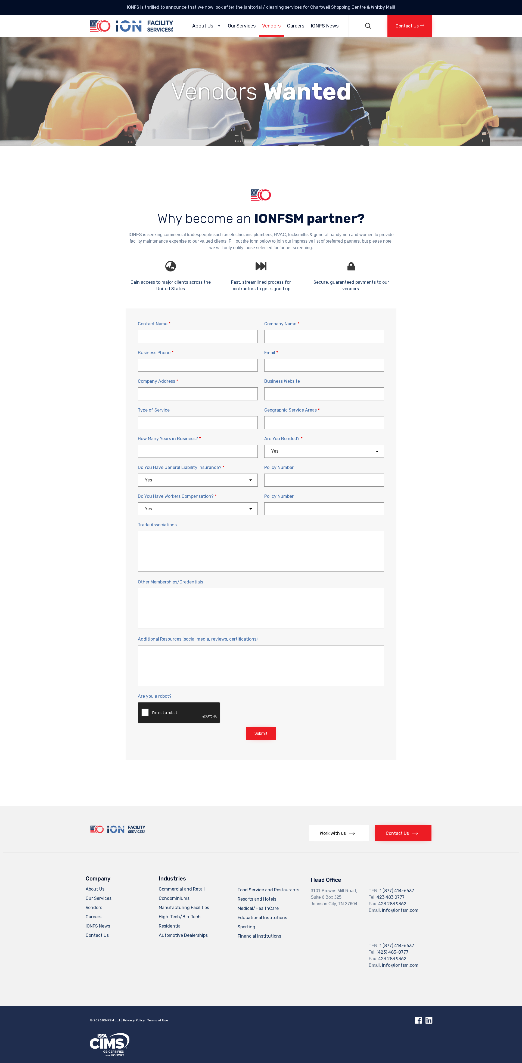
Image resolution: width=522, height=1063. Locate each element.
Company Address (158, 381)
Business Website (282, 381)
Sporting (246, 926)
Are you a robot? (155, 696)
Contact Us (97, 935)
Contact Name (154, 323)
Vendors (271, 26)
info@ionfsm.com (400, 910)
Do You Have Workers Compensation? (177, 496)
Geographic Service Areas (292, 410)
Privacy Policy (134, 1020)
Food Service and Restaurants (268, 889)
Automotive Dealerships (183, 935)
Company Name (281, 323)
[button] (409, 26)
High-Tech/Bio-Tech (180, 916)
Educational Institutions (262, 917)
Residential (170, 926)
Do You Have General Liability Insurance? (181, 467)
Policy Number (279, 467)
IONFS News (324, 26)
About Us (202, 26)
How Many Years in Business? (169, 438)
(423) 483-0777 (392, 952)
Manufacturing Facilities (184, 907)
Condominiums (174, 898)
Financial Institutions (259, 936)
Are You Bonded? (283, 438)
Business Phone (155, 352)
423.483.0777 (391, 897)
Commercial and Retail (182, 889)
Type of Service (154, 410)
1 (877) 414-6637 (397, 890)
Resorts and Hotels (257, 899)
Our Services (242, 26)
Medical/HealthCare (258, 908)
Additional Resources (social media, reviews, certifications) (197, 639)
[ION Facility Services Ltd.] (132, 26)
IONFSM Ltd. (111, 1020)
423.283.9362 (392, 903)
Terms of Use (157, 1020)
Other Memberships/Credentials (170, 582)
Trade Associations (157, 524)
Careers (295, 26)
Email (271, 352)
